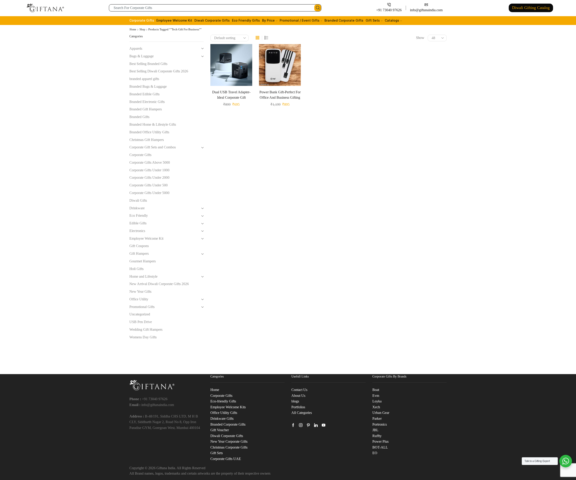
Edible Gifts (137, 223)
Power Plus (380, 441)
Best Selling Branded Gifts (148, 64)
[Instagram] (301, 425)
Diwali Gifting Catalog (531, 7)
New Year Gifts (140, 291)
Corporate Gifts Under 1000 (149, 170)
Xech (376, 407)
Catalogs (392, 20)
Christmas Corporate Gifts (229, 447)
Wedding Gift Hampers (145, 329)
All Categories (301, 413)
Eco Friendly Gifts (246, 20)
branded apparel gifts (144, 79)
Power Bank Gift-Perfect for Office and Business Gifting (280, 94)
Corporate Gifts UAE (225, 459)
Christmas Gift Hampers (146, 140)
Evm (375, 395)
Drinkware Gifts (222, 418)
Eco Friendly (138, 215)
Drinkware (137, 208)
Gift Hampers (139, 253)
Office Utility (138, 299)
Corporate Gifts (141, 20)
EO (374, 453)
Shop (142, 29)
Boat (375, 390)
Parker (377, 418)
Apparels (135, 48)
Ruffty (377, 436)
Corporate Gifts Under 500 (148, 185)
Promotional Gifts (142, 307)
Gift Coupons (139, 246)
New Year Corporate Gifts (229, 441)
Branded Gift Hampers (145, 109)
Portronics (379, 424)
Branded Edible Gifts (144, 94)
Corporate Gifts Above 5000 (149, 162)
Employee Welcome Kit (174, 20)
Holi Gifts (136, 269)
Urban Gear (380, 413)
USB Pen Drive (140, 322)
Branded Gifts (139, 117)
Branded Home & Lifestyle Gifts (152, 124)
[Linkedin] (316, 425)
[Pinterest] (308, 425)
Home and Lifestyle (143, 276)
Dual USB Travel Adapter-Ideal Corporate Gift (231, 94)
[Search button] (317, 7)
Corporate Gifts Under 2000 (149, 177)
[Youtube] (323, 425)
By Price (268, 20)
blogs (295, 401)
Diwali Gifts (138, 200)
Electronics (137, 231)
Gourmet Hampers (142, 261)
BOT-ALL (380, 447)
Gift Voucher (219, 430)
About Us (298, 395)
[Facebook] (293, 425)
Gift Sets (373, 20)
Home (133, 29)
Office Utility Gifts (223, 413)
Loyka (377, 401)
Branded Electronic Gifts (147, 102)
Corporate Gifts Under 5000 (149, 193)
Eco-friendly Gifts (223, 401)
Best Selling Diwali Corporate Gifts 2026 (158, 71)
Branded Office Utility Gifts (149, 132)
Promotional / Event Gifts (300, 20)
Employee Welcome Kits (228, 407)
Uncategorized (139, 314)
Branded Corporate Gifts (343, 20)
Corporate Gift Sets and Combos (152, 147)
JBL (375, 430)
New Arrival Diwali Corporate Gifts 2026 (159, 284)
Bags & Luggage (141, 56)
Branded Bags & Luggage (148, 86)
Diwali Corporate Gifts (212, 20)
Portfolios (298, 407)
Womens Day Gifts (143, 337)
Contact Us (299, 390)
